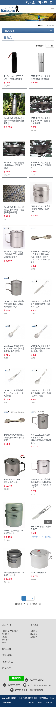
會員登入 (33, 631)
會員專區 (34, 624)
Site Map (31, 702)
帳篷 (4, 642)
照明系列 (5, 634)
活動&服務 (7, 655)
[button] (47, 46)
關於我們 (6, 648)
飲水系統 (5, 639)
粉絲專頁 (20, 701)
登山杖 (4, 637)
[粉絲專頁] (45, 2)
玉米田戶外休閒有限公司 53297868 (11, 8)
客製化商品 (7, 661)
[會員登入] (33, 2)
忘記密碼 (33, 637)
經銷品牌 (6, 667)
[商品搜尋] (27, 2)
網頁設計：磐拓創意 (45, 702)
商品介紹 (6, 624)
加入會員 (33, 634)
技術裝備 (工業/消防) (10, 631)
